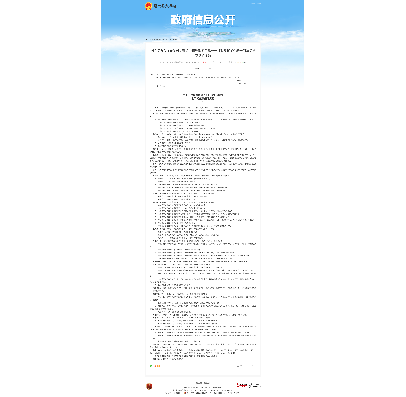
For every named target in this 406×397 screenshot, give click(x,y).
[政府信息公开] (208, 20)
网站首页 (148, 39)
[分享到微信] (151, 366)
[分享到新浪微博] (155, 366)
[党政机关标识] (149, 386)
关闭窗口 (253, 365)
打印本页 (242, 365)
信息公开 (155, 39)
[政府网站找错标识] (241, 385)
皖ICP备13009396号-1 (217, 393)
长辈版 (253, 3)
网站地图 (199, 383)
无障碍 (259, 3)
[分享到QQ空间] (158, 366)
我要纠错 (206, 62)
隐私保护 (207, 383)
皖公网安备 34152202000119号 (197, 393)
